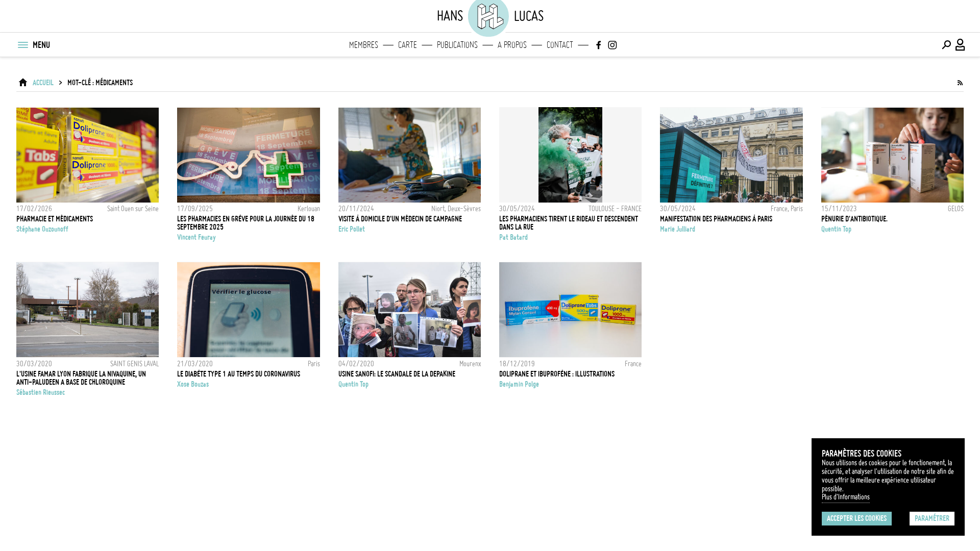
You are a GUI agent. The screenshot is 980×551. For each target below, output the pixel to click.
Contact (560, 45)
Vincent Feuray (196, 237)
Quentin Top (836, 229)
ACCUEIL (43, 82)
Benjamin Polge (519, 384)
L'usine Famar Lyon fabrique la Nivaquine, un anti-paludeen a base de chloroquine (81, 378)
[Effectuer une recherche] (946, 45)
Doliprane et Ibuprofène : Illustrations (557, 374)
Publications (457, 45)
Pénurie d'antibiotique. (854, 219)
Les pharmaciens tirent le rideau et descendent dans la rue (568, 223)
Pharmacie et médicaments (54, 219)
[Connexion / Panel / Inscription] (960, 45)
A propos (512, 45)
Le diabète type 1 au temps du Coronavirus (238, 374)
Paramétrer (932, 518)
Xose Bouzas (193, 384)
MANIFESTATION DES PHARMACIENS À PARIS (716, 219)
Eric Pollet (351, 229)
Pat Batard (513, 237)
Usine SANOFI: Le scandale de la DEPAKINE (396, 374)
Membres (363, 45)
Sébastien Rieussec (40, 392)
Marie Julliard (677, 229)
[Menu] (22, 45)
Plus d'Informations (846, 497)
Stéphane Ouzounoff (42, 229)
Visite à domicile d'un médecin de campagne (400, 219)
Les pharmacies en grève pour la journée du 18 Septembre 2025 (245, 223)
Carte (407, 45)
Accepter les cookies (857, 518)
